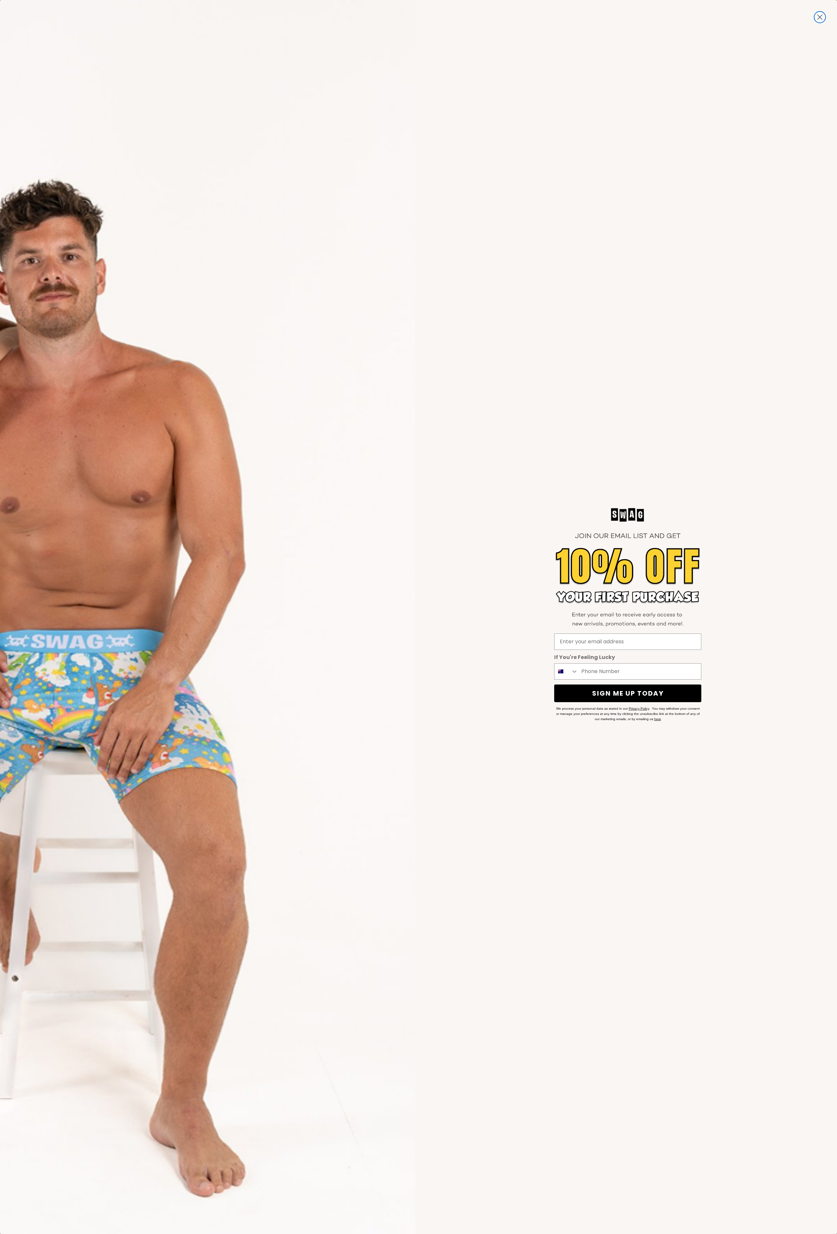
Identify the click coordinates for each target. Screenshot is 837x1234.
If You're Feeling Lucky (584, 657)
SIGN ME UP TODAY (628, 693)
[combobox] (566, 671)
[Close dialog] (820, 17)
